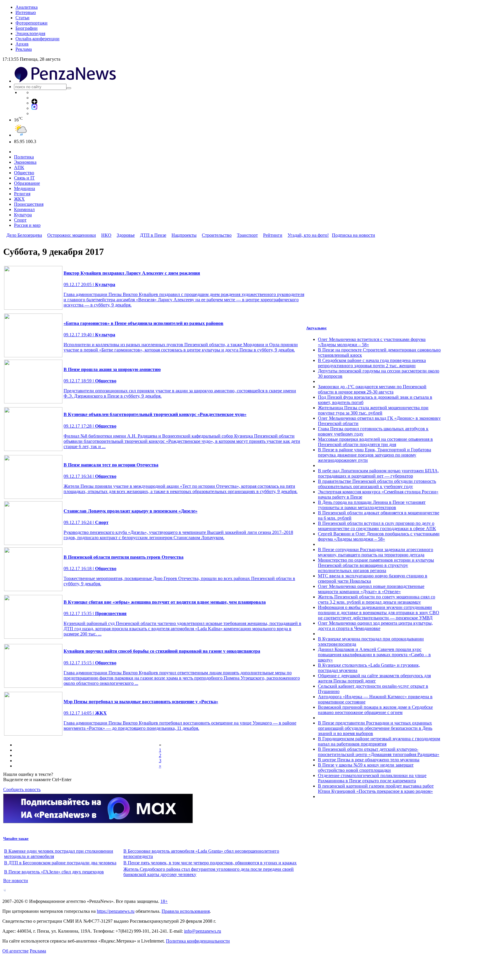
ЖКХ (19, 198)
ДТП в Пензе (153, 235)
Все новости (15, 880)
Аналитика (26, 7)
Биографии (26, 28)
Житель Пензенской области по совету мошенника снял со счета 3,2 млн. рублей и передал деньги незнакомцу (376, 599)
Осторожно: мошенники (71, 235)
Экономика (25, 162)
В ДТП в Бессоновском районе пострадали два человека (60, 862)
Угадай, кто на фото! (308, 235)
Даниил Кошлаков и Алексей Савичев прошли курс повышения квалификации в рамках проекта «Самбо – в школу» (374, 654)
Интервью (25, 12)
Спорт (20, 219)
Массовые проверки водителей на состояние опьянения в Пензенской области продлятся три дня (375, 442)
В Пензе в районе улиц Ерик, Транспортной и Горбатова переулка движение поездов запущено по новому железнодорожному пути (374, 455)
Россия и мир (27, 225)
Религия (22, 193)
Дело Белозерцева (24, 235)
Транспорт (247, 235)
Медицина (24, 188)
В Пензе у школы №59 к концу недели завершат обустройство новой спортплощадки (366, 767)
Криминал (24, 209)
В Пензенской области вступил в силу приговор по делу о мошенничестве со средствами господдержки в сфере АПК (377, 526)
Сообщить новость (22, 789)
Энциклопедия (30, 33)
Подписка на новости (353, 235)
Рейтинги (272, 235)
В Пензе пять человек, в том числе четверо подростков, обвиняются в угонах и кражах (210, 862)
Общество (24, 172)
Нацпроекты (184, 235)
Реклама (23, 49)
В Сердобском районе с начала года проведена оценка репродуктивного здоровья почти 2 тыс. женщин (372, 363)
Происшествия (28, 204)
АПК (19, 167)
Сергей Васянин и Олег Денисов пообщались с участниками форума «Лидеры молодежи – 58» (379, 536)
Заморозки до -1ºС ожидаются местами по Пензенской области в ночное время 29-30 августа (372, 389)
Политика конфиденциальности (198, 940)
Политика (24, 156)
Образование (27, 183)
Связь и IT (24, 177)
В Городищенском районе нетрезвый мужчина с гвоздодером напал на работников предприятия (379, 741)
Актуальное (316, 328)
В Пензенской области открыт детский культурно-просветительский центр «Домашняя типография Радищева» (378, 752)
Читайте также (16, 838)
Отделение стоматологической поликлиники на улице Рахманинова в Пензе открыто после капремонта (372, 778)
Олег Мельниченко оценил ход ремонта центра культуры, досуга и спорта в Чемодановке (375, 626)
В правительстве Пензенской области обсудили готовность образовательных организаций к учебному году (377, 484)
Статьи (22, 17)
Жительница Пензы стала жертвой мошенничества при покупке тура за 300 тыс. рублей (373, 410)
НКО (106, 235)
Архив (22, 43)
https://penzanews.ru (115, 911)
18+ (164, 901)
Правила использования (186, 911)
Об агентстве (15, 950)
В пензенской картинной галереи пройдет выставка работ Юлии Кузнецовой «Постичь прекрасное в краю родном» (376, 788)
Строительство (217, 235)
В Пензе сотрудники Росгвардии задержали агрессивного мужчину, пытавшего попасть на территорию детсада (375, 552)
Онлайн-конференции (37, 38)
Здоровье (126, 235)
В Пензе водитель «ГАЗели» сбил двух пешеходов (54, 871)
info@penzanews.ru (202, 931)
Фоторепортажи (31, 22)
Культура (23, 214)
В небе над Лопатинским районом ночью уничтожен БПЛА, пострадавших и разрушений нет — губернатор (378, 473)
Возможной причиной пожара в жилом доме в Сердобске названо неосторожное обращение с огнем (375, 710)
